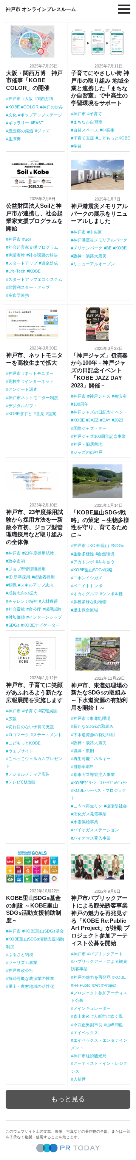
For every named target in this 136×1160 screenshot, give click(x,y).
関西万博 (45, 98)
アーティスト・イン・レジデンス (99, 1067)
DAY (106, 420)
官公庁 (35, 609)
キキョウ (106, 562)
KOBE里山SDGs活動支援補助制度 (35, 943)
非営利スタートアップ (29, 287)
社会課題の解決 (43, 255)
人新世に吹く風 (108, 1016)
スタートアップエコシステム (35, 279)
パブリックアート (106, 954)
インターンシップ (45, 617)
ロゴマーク (18, 734)
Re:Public (82, 985)
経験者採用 (44, 577)
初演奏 (120, 396)
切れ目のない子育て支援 (31, 726)
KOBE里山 (99, 545)
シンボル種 (112, 593)
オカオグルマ (85, 593)
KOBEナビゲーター (41, 625)
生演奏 (14, 138)
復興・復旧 (83, 750)
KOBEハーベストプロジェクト (98, 794)
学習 (77, 146)
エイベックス (85, 1032)
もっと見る (68, 1099)
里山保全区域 (85, 610)
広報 (12, 718)
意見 (40, 413)
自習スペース (85, 130)
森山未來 (81, 1016)
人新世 (79, 1079)
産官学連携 (18, 295)
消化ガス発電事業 (90, 814)
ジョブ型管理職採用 (27, 569)
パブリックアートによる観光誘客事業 (99, 965)
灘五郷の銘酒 (20, 131)
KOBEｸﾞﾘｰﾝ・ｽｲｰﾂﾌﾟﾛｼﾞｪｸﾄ (100, 783)
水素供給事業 (85, 822)
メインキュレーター (92, 1008)
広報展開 (49, 711)
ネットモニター (39, 373)
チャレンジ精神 (22, 601)
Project (110, 985)
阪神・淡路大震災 (90, 256)
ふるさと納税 (20, 954)
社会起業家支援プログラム (33, 247)
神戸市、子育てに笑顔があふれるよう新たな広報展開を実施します (34, 692)
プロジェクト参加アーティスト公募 (99, 997)
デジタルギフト (22, 405)
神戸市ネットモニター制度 (33, 397)
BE (108, 248)
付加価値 (16, 617)
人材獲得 (49, 601)
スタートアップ (22, 263)
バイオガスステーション (96, 830)
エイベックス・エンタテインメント (99, 1044)
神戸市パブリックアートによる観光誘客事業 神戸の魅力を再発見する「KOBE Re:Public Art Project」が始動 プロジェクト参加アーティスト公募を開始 (100, 920)
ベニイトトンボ (87, 585)
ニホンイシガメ (87, 577)
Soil (28, 239)
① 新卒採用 (19, 577)
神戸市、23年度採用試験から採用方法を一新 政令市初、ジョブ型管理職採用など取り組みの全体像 (34, 527)
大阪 (29, 98)
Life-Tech (16, 271)
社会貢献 (16, 609)
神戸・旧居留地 (87, 444)
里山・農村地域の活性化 (31, 986)
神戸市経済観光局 (90, 1055)
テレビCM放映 (22, 782)
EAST (38, 123)
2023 (118, 420)
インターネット (39, 381)
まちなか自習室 (87, 122)
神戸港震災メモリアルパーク (100, 240)
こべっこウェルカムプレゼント (34, 762)
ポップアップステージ (41, 115)
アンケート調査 (22, 389)
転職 (12, 585)
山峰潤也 (114, 1024)
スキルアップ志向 (37, 585)
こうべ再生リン (87, 806)
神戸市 (14, 98)
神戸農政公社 (20, 970)
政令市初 (16, 561)
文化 (12, 115)
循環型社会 (116, 806)
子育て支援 (83, 138)
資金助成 (49, 263)
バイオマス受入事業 (92, 838)
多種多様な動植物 (90, 601)
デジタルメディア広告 (29, 774)
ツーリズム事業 (22, 962)
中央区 (96, 232)
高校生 (14, 381)
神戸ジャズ (100, 396)
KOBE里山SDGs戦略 (93, 569)
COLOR (31, 107)
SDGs (14, 625)
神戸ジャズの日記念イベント (100, 412)
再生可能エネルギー (92, 758)
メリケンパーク (87, 248)
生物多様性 (83, 554)
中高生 (108, 130)
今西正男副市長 (87, 1024)
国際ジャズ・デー (90, 428)
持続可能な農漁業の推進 (31, 978)
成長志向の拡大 (22, 593)
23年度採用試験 (39, 553)
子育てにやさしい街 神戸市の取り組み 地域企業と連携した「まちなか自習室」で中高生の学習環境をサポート (100, 88)
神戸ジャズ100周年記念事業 (99, 436)
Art (97, 985)
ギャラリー (18, 123)
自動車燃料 (83, 766)
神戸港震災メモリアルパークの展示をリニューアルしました (99, 213)
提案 (52, 413)
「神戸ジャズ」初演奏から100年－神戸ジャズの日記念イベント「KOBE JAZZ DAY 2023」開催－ (99, 370)
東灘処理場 (100, 718)
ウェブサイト (20, 751)
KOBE (14, 107)
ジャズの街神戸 (87, 452)
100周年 (80, 404)
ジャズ (43, 131)
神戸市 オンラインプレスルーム (41, 9)
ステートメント (47, 734)
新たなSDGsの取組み (93, 726)
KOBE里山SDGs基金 (44, 931)
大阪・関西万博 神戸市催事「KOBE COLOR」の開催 (34, 80)
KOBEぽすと (20, 413)
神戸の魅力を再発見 (92, 977)
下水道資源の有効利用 (94, 734)
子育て (96, 113)
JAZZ (93, 420)
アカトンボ (83, 562)
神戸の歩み (52, 107)
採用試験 (53, 609)
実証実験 (16, 255)
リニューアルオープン (94, 264)
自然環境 (106, 554)
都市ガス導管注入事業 (94, 774)
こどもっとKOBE (114, 138)
